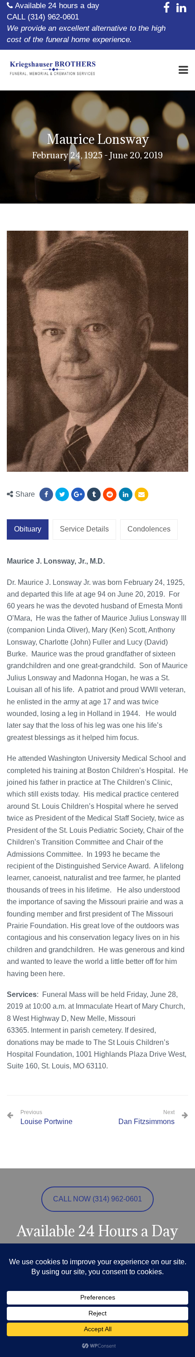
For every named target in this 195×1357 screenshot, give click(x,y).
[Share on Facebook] (46, 494)
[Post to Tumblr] (94, 494)
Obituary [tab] (27, 529)
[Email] (141, 494)
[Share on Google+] (78, 494)
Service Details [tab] (84, 529)
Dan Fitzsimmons (146, 1121)
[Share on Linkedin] (110, 494)
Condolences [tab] (149, 529)
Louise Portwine (46, 1117)
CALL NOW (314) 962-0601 (97, 1199)
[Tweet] (62, 494)
